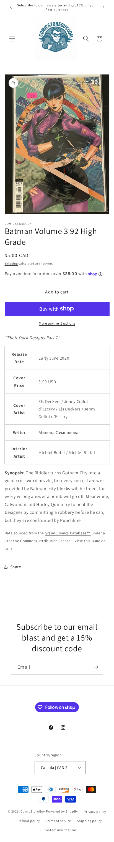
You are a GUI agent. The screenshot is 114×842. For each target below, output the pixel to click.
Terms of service (58, 821)
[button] (12, 38)
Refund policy (29, 821)
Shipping (11, 263)
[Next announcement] (103, 7)
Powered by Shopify (62, 811)
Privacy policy (95, 811)
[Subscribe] (96, 667)
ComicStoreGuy (32, 811)
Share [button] (15, 566)
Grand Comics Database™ (68, 532)
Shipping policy (89, 821)
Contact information (60, 830)
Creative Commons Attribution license (38, 540)
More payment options (57, 323)
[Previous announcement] (11, 7)
